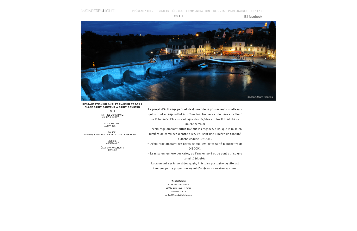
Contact (257, 11)
